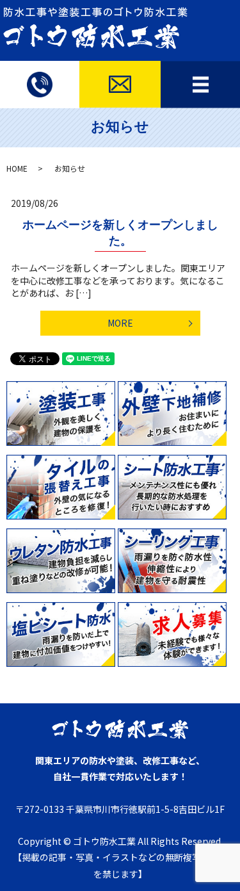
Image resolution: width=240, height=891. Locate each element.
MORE (120, 322)
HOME (17, 168)
